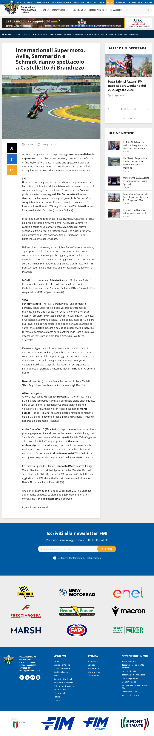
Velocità (91, 664)
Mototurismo (58, 10)
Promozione (77, 10)
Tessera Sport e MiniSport (133, 674)
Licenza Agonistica (130, 678)
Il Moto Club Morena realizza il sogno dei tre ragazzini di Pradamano (135, 145)
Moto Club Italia (129, 671)
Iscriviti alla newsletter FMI (77, 533)
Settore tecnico (96, 10)
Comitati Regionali (60, 2)
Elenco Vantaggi (129, 681)
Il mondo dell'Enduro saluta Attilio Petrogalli (134, 212)
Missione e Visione (62, 664)
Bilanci (56, 675)
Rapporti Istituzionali (63, 679)
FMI (17, 2)
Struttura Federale (62, 672)
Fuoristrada (30, 34)
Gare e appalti (60, 693)
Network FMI (134, 2)
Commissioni (41, 2)
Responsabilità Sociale (63, 682)
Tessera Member (129, 661)
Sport (43, 10)
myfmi (110, 2)
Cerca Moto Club (129, 691)
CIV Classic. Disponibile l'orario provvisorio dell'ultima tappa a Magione (135, 163)
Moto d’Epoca (94, 668)
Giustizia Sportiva (61, 689)
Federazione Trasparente (65, 686)
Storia (56, 661)
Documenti (120, 2)
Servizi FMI (91, 2)
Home (8, 34)
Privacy (57, 700)
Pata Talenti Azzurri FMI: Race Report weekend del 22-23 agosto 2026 (127, 85)
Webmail (148, 2)
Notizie (29, 144)
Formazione (116, 10)
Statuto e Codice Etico (63, 668)
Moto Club (79, 2)
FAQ (100, 2)
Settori (27, 2)
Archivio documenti (130, 695)
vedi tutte (128, 118)
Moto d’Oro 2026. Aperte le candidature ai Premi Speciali (136, 180)
